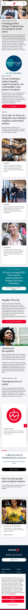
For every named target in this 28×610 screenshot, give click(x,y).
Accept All (13, 597)
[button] (14, 106)
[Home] (14, 3)
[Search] (24, 3)
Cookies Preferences (13, 604)
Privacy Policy (12, 593)
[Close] (24, 575)
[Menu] (4, 3)
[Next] (25, 425)
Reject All (12, 601)
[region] (13, 591)
